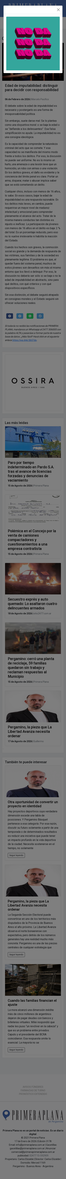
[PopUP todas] (33, 43)
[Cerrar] (58, 9)
